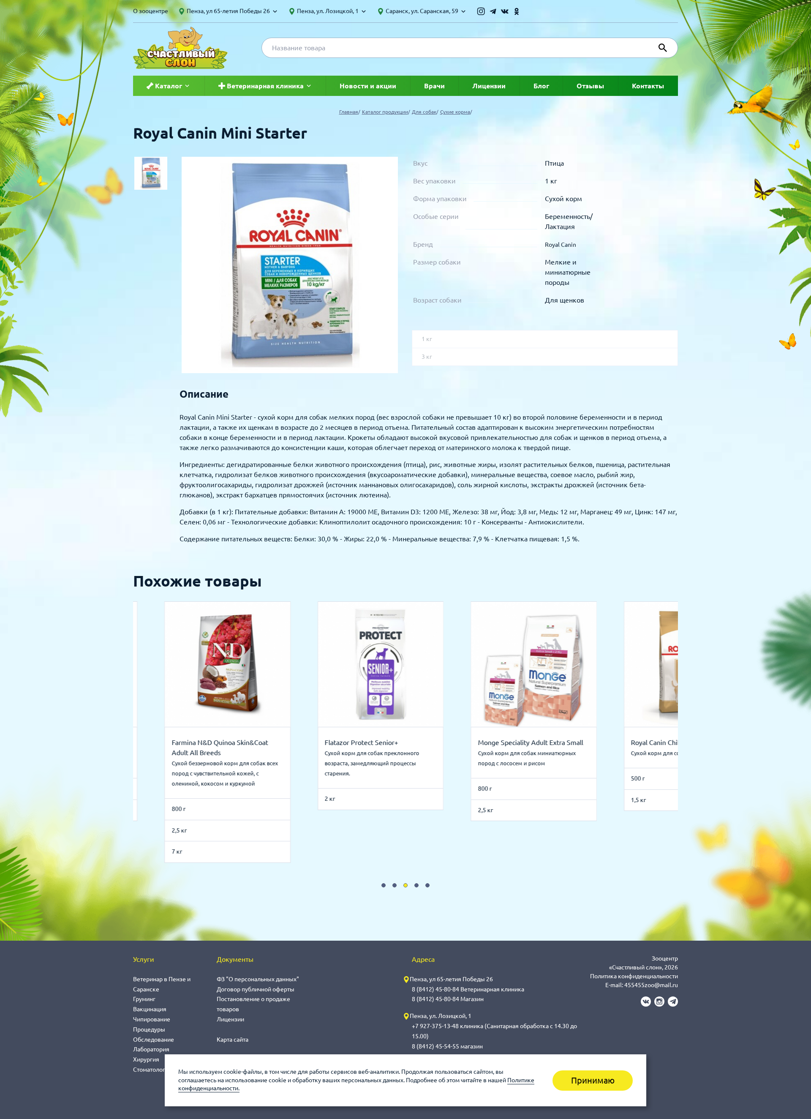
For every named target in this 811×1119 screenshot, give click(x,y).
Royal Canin (560, 244)
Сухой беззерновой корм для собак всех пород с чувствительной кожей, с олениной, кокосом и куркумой (220, 773)
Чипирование (151, 1019)
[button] (383, 885)
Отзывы (590, 86)
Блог (541, 86)
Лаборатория (151, 1049)
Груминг (144, 999)
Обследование (153, 1039)
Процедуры (149, 1029)
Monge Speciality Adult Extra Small (526, 742)
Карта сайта (232, 1039)
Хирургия (146, 1059)
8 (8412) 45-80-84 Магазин (448, 999)
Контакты (648, 86)
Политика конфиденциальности (634, 976)
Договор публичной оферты (255, 989)
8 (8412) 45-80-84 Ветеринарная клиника (468, 989)
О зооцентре (150, 11)
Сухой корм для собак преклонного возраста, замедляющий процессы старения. (368, 763)
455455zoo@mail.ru (651, 985)
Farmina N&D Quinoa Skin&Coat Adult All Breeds (215, 747)
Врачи (434, 86)
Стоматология (152, 1069)
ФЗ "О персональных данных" (258, 979)
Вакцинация (149, 1009)
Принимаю (593, 1080)
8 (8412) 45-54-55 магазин (447, 1046)
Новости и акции (368, 86)
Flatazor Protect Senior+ (357, 742)
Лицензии (489, 86)
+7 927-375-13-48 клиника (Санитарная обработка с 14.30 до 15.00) (494, 1031)
